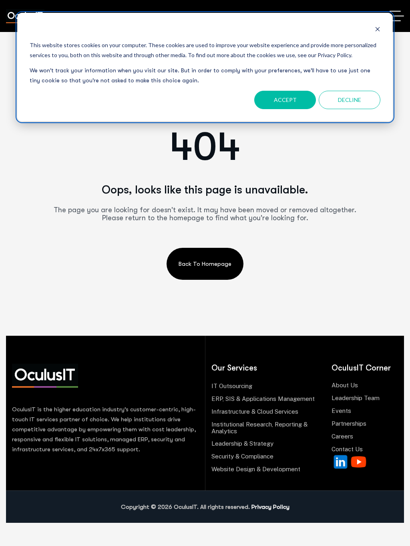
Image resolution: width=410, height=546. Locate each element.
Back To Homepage (205, 263)
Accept (285, 99)
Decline (349, 99)
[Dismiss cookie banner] (377, 30)
